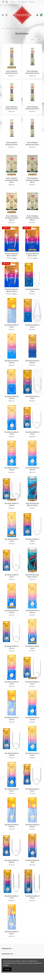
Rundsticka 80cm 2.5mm (12, 397)
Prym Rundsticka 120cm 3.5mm (32, 504)
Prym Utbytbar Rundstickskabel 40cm (11, 180)
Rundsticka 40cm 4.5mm (12, 611)
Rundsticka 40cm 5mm (32, 647)
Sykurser (31, 2)
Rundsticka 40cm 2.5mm (12, 362)
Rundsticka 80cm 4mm (12, 576)
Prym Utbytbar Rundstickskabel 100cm (11, 218)
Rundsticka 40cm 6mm (32, 754)
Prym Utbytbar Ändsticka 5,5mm (32, 143)
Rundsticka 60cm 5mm (12, 683)
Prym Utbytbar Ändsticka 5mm (12, 143)
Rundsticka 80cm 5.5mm (12, 754)
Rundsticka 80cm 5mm (32, 683)
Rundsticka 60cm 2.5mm (32, 362)
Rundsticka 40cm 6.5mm (12, 826)
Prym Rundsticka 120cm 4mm (32, 576)
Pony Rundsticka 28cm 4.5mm (11, 290)
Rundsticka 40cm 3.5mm (12, 469)
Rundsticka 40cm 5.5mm (12, 718)
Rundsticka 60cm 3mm (12, 433)
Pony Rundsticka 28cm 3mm (32, 254)
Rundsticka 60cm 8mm (32, 897)
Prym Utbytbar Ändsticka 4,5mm (32, 108)
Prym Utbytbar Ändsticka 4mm (12, 108)
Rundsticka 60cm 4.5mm (32, 611)
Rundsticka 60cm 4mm (32, 540)
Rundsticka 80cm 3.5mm (12, 504)
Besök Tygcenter (22, 2)
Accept (7, 969)
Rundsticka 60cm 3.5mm (32, 469)
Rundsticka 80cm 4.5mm (12, 647)
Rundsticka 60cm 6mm (12, 790)
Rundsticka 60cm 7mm (32, 861)
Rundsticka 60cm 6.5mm (32, 826)
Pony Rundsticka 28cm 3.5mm (11, 254)
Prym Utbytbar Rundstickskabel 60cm (32, 180)
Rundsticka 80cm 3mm (32, 433)
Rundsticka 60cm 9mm (12, 933)
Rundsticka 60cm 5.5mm (32, 718)
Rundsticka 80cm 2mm (32, 326)
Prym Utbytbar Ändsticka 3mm (12, 72)
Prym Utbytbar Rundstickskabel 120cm (32, 218)
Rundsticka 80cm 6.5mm (12, 861)
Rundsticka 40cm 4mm (12, 540)
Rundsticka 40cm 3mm (32, 397)
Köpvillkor (13, 2)
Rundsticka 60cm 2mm (12, 326)
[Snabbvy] (13, 68)
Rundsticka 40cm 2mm (32, 290)
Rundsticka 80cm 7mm (12, 897)
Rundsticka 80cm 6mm (32, 790)
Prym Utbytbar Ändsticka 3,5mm (32, 72)
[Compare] (10, 68)
